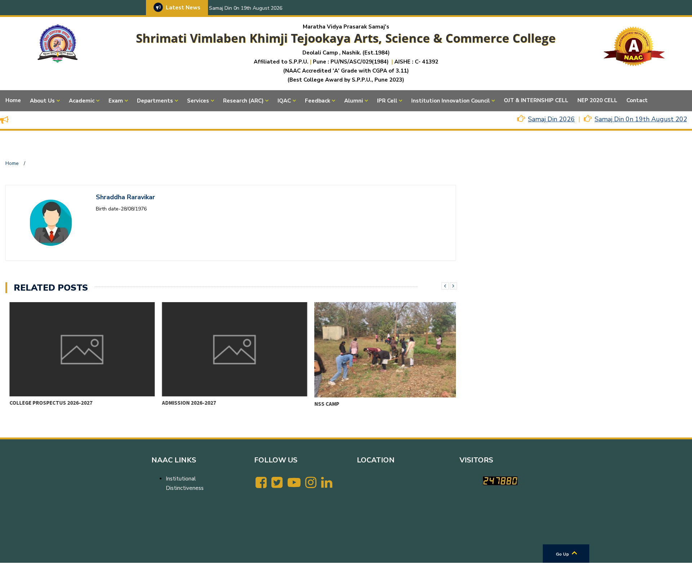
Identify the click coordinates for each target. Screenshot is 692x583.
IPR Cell (387, 100)
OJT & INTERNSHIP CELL (536, 100)
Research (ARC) (243, 100)
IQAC (284, 100)
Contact (637, 100)
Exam (115, 100)
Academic (81, 100)
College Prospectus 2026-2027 (47, 402)
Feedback (317, 100)
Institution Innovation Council (450, 100)
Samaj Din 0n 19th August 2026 (245, 8)
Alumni (353, 100)
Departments (155, 100)
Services (198, 100)
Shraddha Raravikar (125, 197)
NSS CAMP (323, 403)
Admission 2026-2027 (185, 402)
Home (13, 100)
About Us (42, 100)
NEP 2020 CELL (597, 100)
